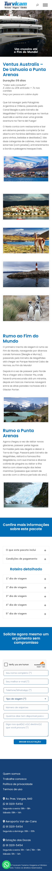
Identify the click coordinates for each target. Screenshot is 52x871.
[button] (6, 864)
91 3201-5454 (14, 804)
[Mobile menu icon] (45, 5)
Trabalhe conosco (15, 779)
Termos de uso (12, 789)
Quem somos (11, 774)
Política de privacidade (17, 784)
